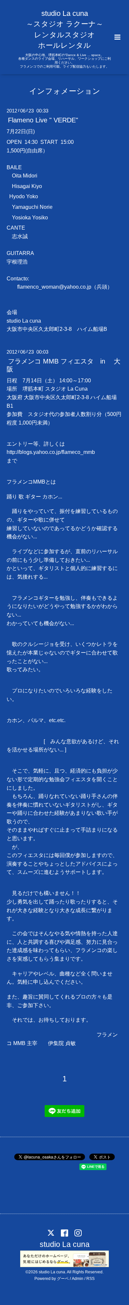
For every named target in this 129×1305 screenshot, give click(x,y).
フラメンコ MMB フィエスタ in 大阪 (63, 365)
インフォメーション (64, 91)
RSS (90, 1278)
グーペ (63, 1278)
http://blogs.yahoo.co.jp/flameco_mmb (51, 452)
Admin (77, 1278)
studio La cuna (65, 1244)
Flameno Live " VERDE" (43, 120)
